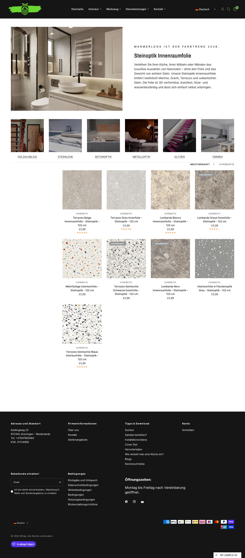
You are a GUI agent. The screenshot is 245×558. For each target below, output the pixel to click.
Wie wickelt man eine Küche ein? (144, 454)
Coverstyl (82, 213)
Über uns (73, 430)
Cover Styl (131, 444)
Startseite (77, 9)
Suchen (129, 430)
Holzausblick (27, 156)
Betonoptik (103, 156)
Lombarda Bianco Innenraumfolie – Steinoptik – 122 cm (170, 221)
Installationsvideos (136, 439)
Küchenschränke (135, 463)
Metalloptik (141, 156)
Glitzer (179, 156)
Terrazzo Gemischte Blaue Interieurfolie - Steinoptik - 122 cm (82, 355)
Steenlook (65, 156)
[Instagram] (136, 501)
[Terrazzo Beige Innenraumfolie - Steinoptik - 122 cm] (82, 189)
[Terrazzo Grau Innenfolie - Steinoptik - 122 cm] (126, 189)
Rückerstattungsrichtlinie (83, 504)
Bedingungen (77, 474)
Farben (218, 156)
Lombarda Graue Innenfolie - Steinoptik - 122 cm (214, 219)
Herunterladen (133, 449)
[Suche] (228, 9)
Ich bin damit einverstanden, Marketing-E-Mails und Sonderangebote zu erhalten (37, 491)
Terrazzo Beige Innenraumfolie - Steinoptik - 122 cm (82, 221)
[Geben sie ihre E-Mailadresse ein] (59, 482)
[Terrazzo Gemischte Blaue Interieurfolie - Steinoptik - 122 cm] (82, 324)
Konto (186, 423)
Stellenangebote (78, 439)
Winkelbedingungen (80, 489)
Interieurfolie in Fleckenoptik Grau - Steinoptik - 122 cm (214, 288)
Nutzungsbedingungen (81, 499)
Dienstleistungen (136, 9)
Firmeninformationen (82, 423)
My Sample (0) (228, 555)
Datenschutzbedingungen (83, 485)
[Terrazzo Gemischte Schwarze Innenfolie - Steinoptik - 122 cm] (126, 258)
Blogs (128, 459)
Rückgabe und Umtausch (82, 480)
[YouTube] (144, 502)
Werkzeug (112, 9)
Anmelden (188, 430)
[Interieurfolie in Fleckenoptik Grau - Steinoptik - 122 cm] (214, 258)
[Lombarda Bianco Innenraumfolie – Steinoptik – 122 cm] (170, 189)
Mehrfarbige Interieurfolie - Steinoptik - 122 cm (82, 288)
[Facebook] (128, 501)
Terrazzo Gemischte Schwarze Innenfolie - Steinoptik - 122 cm (126, 290)
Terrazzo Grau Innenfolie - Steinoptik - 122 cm (126, 219)
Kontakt (158, 9)
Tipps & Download (137, 423)
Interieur (93, 9)
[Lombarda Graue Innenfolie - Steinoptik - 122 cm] (214, 189)
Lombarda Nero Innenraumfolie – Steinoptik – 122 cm (170, 290)
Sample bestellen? (136, 434)
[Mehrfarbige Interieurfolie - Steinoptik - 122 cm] (82, 258)
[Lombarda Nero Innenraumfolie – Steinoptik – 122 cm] (170, 258)
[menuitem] (77, 9)
